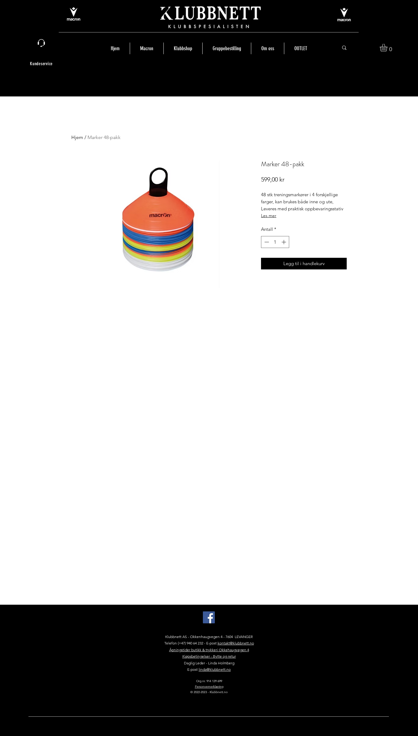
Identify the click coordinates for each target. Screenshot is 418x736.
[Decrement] (266, 242)
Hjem (77, 137)
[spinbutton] (275, 242)
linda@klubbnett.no (215, 669)
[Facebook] (209, 617)
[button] (388, 47)
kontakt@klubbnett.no (236, 643)
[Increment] (284, 242)
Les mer (268, 215)
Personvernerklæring (209, 687)
